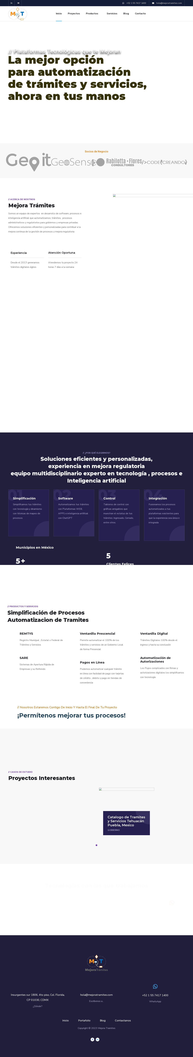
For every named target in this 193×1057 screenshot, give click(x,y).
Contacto (140, 13)
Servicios (112, 13)
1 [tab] (96, 845)
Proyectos (74, 13)
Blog (126, 13)
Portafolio (84, 1020)
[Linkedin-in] (11, 3)
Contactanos (123, 1020)
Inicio (59, 13)
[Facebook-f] (92, 1039)
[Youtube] (18, 3)
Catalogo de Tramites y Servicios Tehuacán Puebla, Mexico (126, 821)
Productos (92, 13)
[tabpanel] (127, 811)
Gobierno (114, 830)
